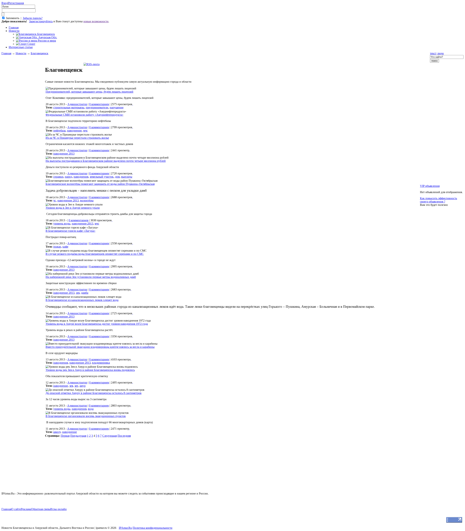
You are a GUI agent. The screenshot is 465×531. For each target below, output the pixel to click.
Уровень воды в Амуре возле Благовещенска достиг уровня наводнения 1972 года (97, 323)
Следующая (109, 435)
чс (54, 200)
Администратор (77, 104)
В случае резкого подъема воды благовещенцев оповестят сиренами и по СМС (95, 253)
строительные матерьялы (68, 107)
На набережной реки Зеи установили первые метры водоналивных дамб (91, 276)
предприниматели (97, 107)
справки (58, 176)
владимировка (101, 362)
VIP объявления (430, 185)
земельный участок (102, 176)
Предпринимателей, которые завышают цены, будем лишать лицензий (89, 91)
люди (440, 53)
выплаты (126, 176)
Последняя (124, 435)
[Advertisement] (23, 249)
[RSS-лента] (92, 64)
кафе (65, 246)
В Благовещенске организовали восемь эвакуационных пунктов (86, 416)
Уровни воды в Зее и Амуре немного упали (73, 207)
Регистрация (16, 3)
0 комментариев (99, 104)
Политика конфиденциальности (152, 527)
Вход (4, 3)
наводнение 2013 (63, 153)
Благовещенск (39, 53)
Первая (65, 435)
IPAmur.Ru (125, 527)
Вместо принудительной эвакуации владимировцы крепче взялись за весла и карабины (100, 346)
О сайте (16, 509)
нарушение (117, 107)
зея (78, 292)
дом (117, 176)
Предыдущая (78, 435)
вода (91, 408)
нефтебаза (59, 130)
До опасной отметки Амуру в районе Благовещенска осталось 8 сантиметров (93, 393)
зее (76, 385)
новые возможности (95, 21)
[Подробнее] (132, 104)
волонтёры (87, 200)
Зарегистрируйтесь (41, 21)
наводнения (81, 176)
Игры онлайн (58, 509)
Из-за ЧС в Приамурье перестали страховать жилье (77, 137)
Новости (14, 30)
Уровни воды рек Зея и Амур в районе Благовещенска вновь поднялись (90, 370)
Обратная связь (40, 509)
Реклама (26, 509)
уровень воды (61, 223)
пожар (57, 246)
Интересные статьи (21, 47)
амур (83, 385)
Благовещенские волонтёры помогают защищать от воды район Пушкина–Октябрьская (100, 183)
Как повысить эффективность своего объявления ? (438, 200)
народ (68, 176)
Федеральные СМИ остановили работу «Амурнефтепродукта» (84, 114)
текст (433, 53)
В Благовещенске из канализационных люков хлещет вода (82, 300)
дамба (84, 292)
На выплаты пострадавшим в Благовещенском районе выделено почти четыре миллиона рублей (106, 160)
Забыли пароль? (33, 18)
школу (57, 431)
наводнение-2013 (82, 223)
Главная (6, 53)
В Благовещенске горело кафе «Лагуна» (70, 230)
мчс (85, 130)
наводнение (74, 130)
